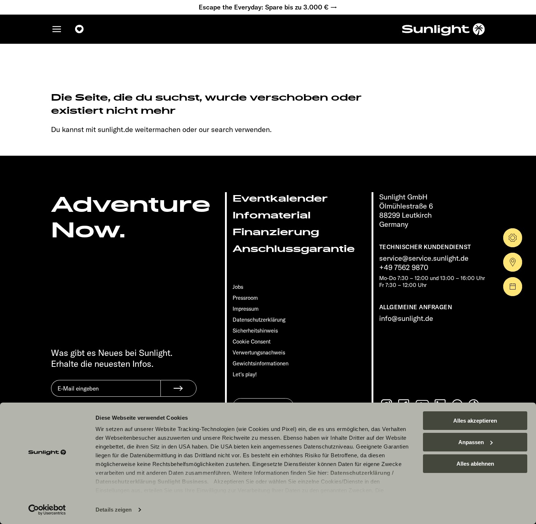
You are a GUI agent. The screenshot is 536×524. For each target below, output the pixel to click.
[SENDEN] (178, 388)
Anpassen (471, 442)
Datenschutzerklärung (360, 473)
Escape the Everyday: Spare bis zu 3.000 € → (268, 7)
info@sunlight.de (406, 318)
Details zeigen (114, 509)
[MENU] (57, 29)
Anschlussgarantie (294, 249)
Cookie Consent (252, 341)
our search (216, 129)
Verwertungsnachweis (259, 352)
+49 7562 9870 (403, 267)
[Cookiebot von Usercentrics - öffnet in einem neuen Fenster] (47, 509)
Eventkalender (280, 199)
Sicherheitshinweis (255, 330)
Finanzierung (276, 232)
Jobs (238, 286)
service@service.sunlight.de (424, 258)
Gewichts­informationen (260, 363)
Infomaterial (272, 215)
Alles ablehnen (475, 464)
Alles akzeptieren (475, 421)
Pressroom (245, 297)
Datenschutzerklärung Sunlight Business (151, 481)
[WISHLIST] (79, 29)
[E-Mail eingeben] (105, 394)
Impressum (246, 308)
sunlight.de (115, 129)
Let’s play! (245, 374)
